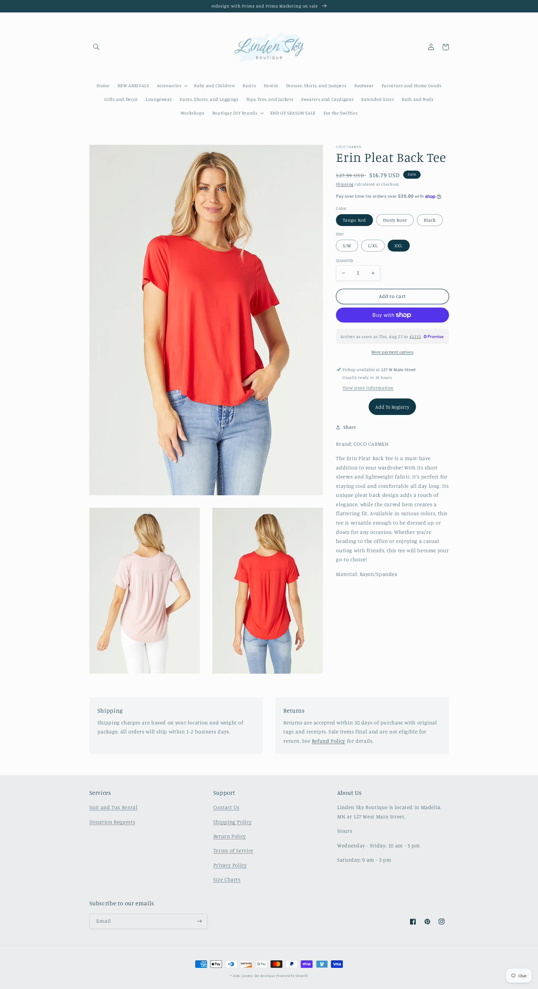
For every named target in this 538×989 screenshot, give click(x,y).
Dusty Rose (395, 220)
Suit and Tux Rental (113, 807)
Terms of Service (233, 850)
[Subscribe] (199, 921)
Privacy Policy (230, 865)
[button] (96, 47)
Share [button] (349, 427)
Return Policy (229, 836)
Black (430, 220)
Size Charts (227, 879)
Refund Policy (328, 741)
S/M (347, 245)
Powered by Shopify (292, 975)
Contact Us (226, 807)
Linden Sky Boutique (258, 975)
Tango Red (354, 220)
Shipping (344, 184)
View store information (368, 387)
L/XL (373, 245)
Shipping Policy (232, 822)
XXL (398, 245)
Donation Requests (112, 822)
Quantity (344, 260)
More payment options (392, 352)
